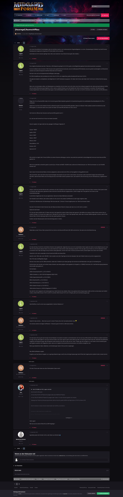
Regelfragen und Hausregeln (35, 33)
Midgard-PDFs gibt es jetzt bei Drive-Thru (25, 25)
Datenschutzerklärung (24, 487)
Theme (81, 487)
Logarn (21, 53)
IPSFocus (85, 487)
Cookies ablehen (91, 493)
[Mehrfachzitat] (30, 59)
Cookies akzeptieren (103, 493)
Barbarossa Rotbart (21, 439)
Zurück (18, 42)
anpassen (65, 493)
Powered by (103, 487)
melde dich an (62, 455)
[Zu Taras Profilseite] (21, 388)
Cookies (36, 487)
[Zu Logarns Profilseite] (21, 49)
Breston (21, 105)
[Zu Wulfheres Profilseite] (15, 33)
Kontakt (31, 487)
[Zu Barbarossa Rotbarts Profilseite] (21, 435)
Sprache (16, 487)
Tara (21, 392)
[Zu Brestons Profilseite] (21, 101)
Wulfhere (19, 33)
